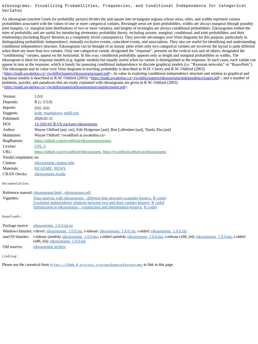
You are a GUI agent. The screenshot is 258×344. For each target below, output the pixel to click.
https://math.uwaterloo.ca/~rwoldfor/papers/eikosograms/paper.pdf (56, 73)
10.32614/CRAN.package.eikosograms (66, 124)
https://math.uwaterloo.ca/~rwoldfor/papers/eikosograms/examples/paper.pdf (64, 87)
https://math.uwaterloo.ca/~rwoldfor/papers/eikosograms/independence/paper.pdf (155, 78)
